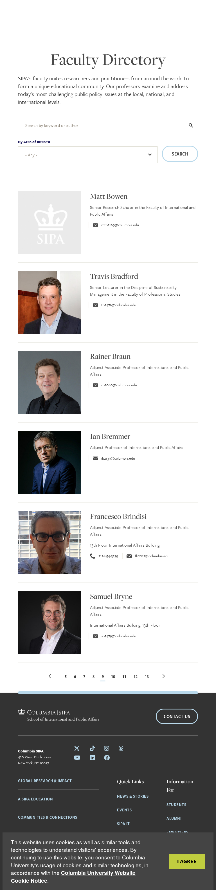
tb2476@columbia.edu (118, 305)
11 (125, 676)
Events (124, 810)
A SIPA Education (35, 799)
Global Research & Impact (45, 780)
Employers (177, 832)
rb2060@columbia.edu (119, 385)
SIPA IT (123, 823)
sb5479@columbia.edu (118, 636)
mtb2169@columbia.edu (120, 225)
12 (136, 676)
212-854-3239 (108, 556)
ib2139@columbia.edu (118, 458)
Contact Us (177, 716)
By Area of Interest (34, 142)
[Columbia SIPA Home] (36, 715)
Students (176, 804)
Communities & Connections (47, 817)
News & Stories (132, 796)
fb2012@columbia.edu (152, 556)
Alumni (173, 818)
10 (114, 676)
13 (147, 676)
